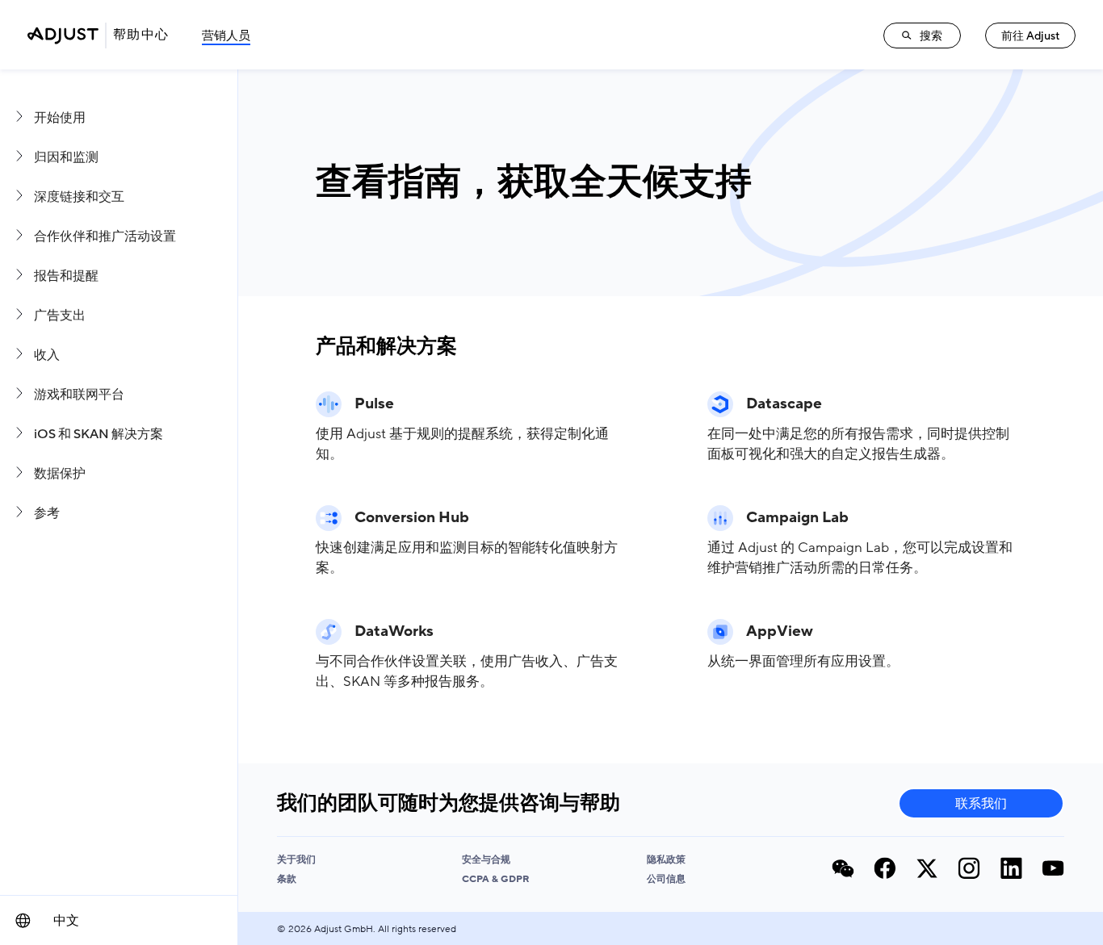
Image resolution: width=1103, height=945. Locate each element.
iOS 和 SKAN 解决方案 (98, 434)
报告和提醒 (66, 276)
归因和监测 (66, 157)
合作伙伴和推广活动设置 (105, 236)
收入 (47, 355)
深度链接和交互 (79, 197)
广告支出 (60, 315)
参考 (47, 513)
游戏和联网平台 (79, 395)
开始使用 (60, 118)
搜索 (931, 36)
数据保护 (60, 474)
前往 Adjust (1030, 36)
